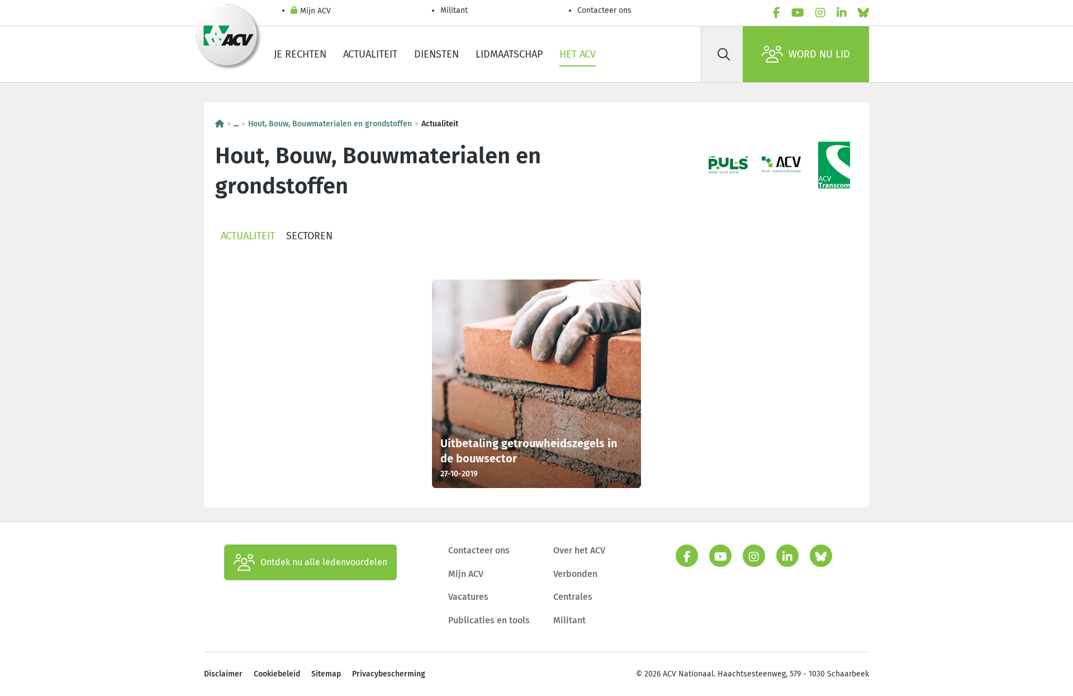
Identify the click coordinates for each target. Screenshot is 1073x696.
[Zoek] (723, 54)
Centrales (572, 596)
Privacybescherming (388, 674)
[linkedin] (841, 13)
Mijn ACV (315, 11)
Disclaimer (223, 674)
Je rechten (300, 54)
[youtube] (798, 13)
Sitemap (326, 674)
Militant (454, 10)
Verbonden (575, 574)
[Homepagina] (219, 124)
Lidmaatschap (509, 54)
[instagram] (820, 13)
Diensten (436, 54)
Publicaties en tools (489, 620)
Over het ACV (579, 550)
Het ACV (577, 54)
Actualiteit (370, 54)
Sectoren (309, 236)
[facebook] (776, 13)
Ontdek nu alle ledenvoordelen (323, 562)
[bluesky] (863, 13)
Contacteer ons (604, 10)
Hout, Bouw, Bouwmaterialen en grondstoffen (330, 124)
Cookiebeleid (277, 674)
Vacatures (468, 596)
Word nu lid (819, 54)
